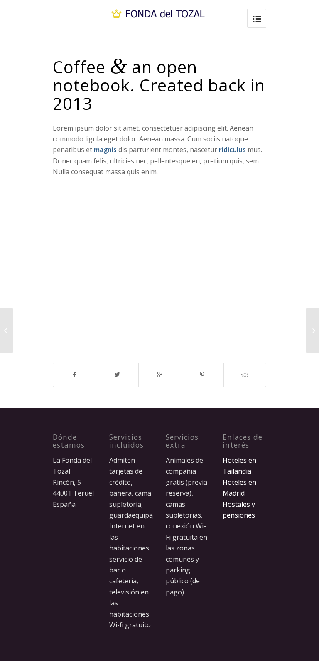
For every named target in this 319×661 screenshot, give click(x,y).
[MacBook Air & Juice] (6, 330)
